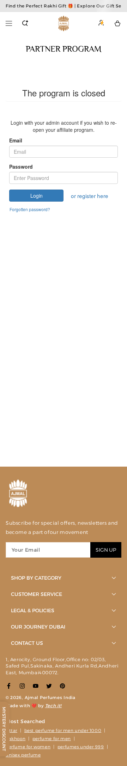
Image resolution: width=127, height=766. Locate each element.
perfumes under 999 (81, 746)
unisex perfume (23, 754)
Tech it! (53, 705)
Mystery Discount (4, 729)
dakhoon (15, 738)
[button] (8, 23)
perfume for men (51, 738)
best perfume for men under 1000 (63, 730)
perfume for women (28, 746)
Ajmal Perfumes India (50, 697)
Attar (11, 730)
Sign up (106, 550)
